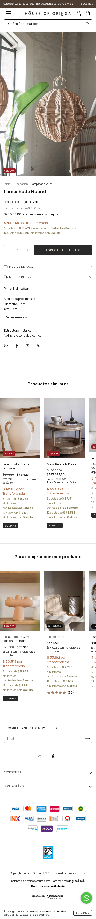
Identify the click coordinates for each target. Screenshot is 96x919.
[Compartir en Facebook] (17, 345)
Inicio (7, 184)
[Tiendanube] (48, 898)
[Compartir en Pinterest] (39, 345)
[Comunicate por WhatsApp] (86, 898)
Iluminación (21, 184)
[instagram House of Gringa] (40, 756)
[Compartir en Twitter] (28, 345)
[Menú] (8, 14)
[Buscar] (87, 24)
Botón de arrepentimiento (48, 886)
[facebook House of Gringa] (53, 756)
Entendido (82, 912)
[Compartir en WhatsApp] (6, 345)
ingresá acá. (77, 881)
